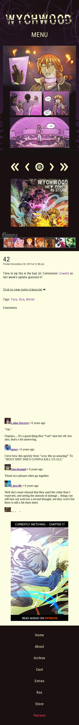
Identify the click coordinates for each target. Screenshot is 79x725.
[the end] (70, 242)
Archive (39, 658)
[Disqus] (39, 361)
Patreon (40, 715)
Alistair (30, 299)
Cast (39, 669)
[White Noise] (50, 242)
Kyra (22, 299)
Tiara (14, 299)
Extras (39, 681)
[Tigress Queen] (39, 242)
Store (39, 704)
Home (39, 635)
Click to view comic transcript (22, 289)
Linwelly (64, 273)
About (39, 646)
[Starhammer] (19, 242)
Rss (39, 692)
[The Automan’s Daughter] (8, 242)
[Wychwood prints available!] (39, 225)
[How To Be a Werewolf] (60, 242)
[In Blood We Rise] (29, 242)
